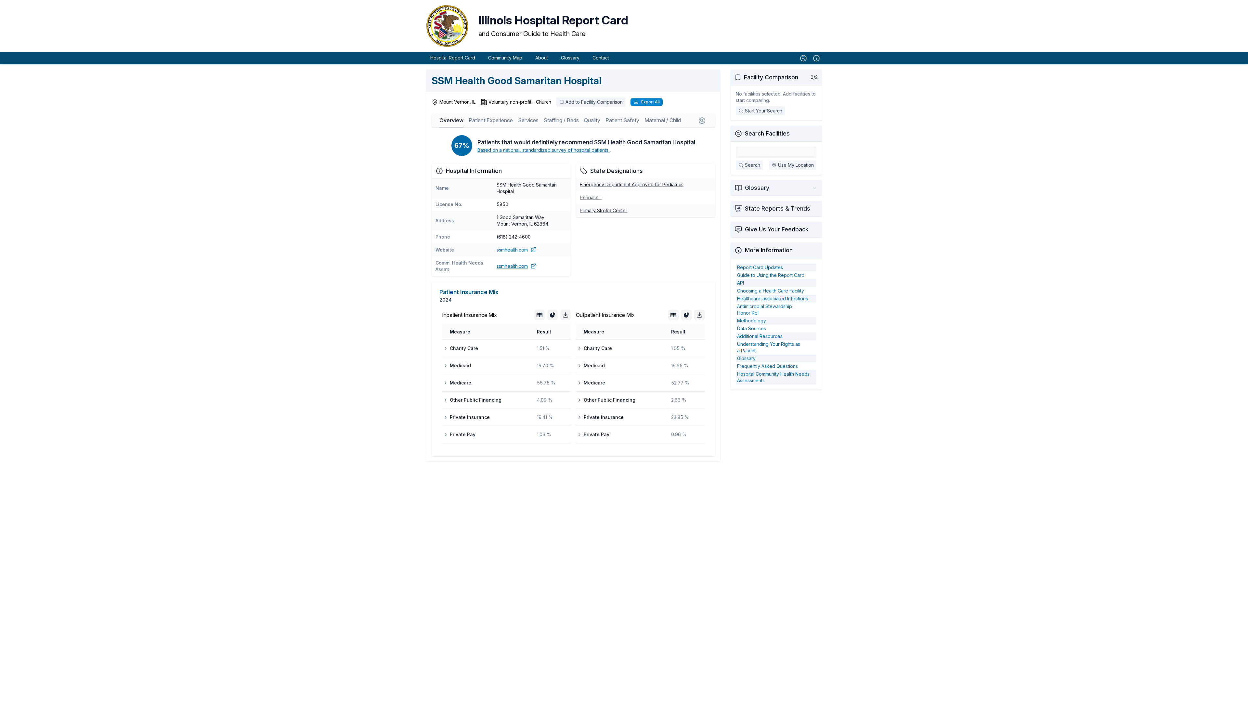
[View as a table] (539, 315)
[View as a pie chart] (552, 315)
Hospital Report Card (452, 57)
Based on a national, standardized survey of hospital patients (543, 150)
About (541, 57)
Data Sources (751, 328)
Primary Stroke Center (603, 210)
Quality (592, 120)
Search (752, 165)
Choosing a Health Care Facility (770, 290)
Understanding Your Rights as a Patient (768, 347)
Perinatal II (591, 197)
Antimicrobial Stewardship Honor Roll (764, 310)
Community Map (505, 57)
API (740, 283)
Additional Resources (760, 336)
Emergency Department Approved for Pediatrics (631, 184)
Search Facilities (767, 133)
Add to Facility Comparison (594, 102)
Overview (451, 120)
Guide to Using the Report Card (770, 275)
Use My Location (796, 165)
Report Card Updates (760, 267)
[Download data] (565, 315)
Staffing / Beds (561, 120)
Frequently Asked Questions (767, 366)
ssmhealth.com (512, 250)
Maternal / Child (662, 120)
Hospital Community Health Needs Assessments (773, 377)
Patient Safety (622, 120)
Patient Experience (491, 120)
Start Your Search (763, 110)
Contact (600, 57)
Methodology (751, 320)
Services (528, 120)
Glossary (570, 57)
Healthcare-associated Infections (772, 298)
